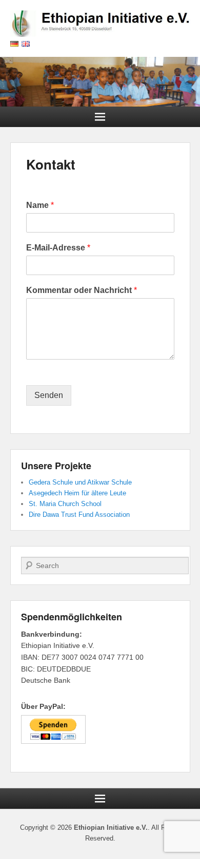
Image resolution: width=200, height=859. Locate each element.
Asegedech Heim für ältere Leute (77, 493)
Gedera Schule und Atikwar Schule (80, 482)
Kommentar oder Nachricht (81, 290)
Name (40, 205)
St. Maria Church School (65, 504)
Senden (48, 395)
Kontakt (50, 164)
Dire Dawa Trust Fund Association (79, 514)
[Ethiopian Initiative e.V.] (100, 82)
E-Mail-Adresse (58, 247)
